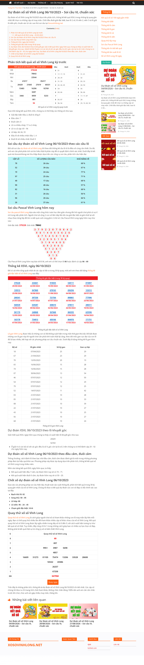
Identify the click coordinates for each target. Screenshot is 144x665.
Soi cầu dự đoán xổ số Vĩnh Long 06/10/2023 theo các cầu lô (32, 37)
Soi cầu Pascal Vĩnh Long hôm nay (22, 40)
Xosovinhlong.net (55, 23)
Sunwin (3, 663)
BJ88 (89, 644)
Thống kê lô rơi (107, 33)
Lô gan (15, 333)
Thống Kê (42, 3)
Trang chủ (11, 8)
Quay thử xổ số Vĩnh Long (19, 56)
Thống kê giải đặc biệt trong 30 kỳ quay (24, 44)
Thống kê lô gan (108, 29)
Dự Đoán (31, 3)
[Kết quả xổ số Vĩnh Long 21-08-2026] (109, 151)
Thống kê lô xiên (108, 37)
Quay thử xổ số (19, 517)
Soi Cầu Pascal (57, 3)
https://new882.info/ (27, 661)
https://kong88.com (7, 657)
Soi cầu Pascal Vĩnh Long (111, 44)
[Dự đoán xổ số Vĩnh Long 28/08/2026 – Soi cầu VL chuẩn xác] (53, 605)
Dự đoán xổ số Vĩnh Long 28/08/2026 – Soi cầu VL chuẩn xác (51, 623)
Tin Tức (80, 3)
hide (57, 28)
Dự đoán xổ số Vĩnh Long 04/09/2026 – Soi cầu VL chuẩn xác (21, 623)
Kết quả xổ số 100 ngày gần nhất (115, 17)
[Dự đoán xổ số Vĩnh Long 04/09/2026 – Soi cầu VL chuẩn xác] (22, 605)
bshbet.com (92, 648)
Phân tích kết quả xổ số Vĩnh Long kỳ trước (26, 33)
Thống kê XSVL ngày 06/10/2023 (22, 42)
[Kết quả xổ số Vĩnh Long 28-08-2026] (109, 141)
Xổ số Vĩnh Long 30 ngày (111, 56)
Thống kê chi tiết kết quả (111, 48)
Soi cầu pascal (18, 212)
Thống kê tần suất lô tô (111, 52)
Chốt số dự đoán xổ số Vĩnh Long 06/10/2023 (26, 54)
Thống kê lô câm (108, 25)
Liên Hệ (116, 644)
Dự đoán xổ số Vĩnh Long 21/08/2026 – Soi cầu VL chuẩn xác (82, 623)
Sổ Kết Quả (18, 3)
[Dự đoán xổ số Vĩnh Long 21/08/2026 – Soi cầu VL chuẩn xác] (83, 605)
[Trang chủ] (10, 2)
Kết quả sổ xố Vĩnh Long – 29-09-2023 (27, 35)
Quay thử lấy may (108, 40)
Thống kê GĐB (107, 21)
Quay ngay (52, 582)
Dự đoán (19, 8)
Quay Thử (70, 3)
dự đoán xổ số (31, 148)
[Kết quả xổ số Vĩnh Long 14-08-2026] (109, 161)
